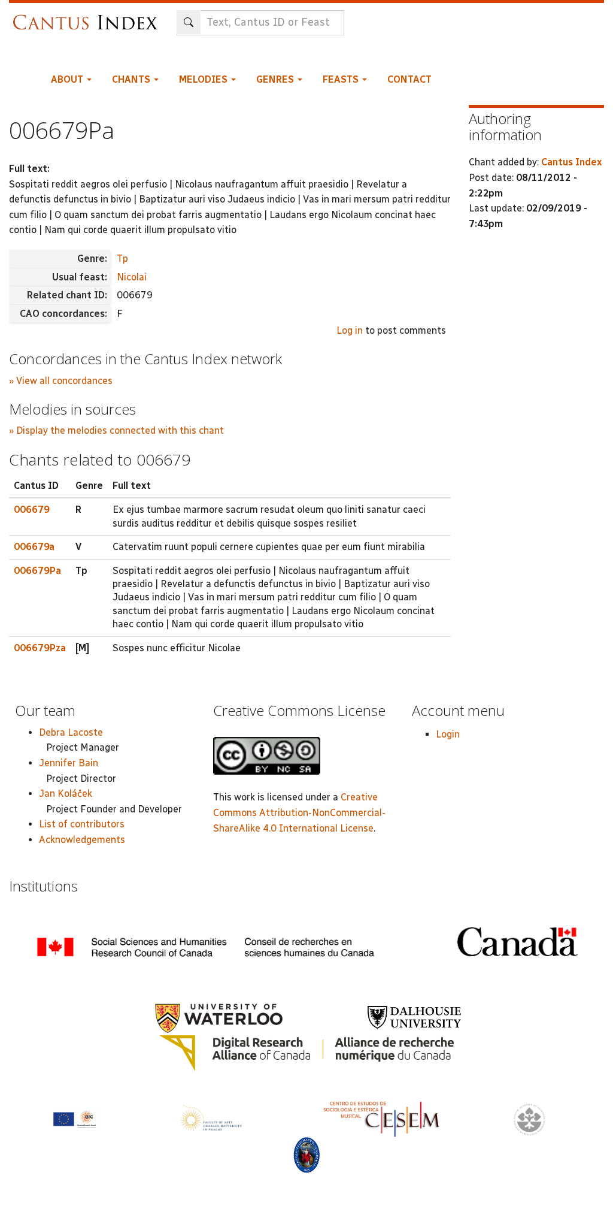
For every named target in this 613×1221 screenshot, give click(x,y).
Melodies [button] (204, 79)
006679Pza (40, 648)
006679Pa (37, 570)
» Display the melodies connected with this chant (116, 430)
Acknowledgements (82, 839)
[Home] (88, 16)
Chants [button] (132, 79)
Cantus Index (571, 162)
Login (448, 734)
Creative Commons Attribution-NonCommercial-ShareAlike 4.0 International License (299, 812)
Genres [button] (276, 79)
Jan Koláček (65, 793)
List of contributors (82, 824)
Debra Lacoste (71, 732)
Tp (122, 258)
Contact (409, 79)
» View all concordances (61, 380)
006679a (34, 546)
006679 (32, 509)
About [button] (68, 79)
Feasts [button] (342, 79)
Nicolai (132, 277)
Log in (349, 330)
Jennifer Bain (68, 763)
